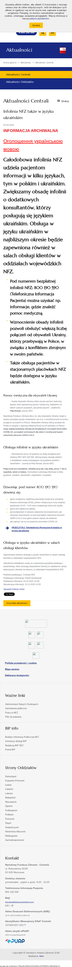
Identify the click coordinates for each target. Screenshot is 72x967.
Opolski (9, 806)
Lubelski (9, 789)
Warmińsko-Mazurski (15, 831)
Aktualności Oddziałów (20, 82)
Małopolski (10, 797)
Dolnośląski (10, 776)
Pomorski (9, 819)
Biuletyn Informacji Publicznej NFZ (22, 737)
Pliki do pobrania (13, 717)
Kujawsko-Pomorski (14, 780)
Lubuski (9, 793)
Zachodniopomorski (14, 840)
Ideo (41, 956)
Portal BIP (10, 749)
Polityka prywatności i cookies (21, 663)
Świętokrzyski (12, 827)
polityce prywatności (39, 18)
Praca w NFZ (11, 712)
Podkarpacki (11, 810)
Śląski (8, 823)
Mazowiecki (11, 802)
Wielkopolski (11, 836)
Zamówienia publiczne (16, 708)
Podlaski (9, 814)
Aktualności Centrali (18, 74)
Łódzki (8, 785)
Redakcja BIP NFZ (14, 745)
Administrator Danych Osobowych (21, 704)
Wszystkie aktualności (16, 603)
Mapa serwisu (12, 669)
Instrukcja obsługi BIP (16, 741)
